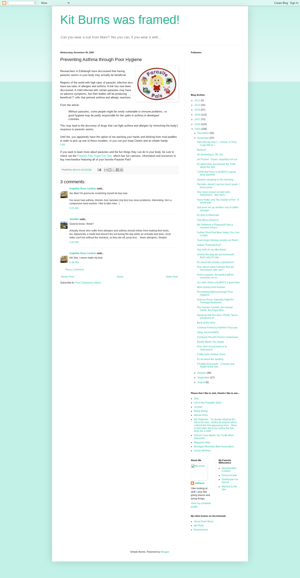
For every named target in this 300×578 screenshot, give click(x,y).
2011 (197, 100)
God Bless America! (208, 220)
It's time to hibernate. (208, 215)
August (201, 382)
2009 (197, 109)
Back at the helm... (207, 322)
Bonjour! (201, 149)
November (203, 138)
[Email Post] (99, 169)
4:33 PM (74, 242)
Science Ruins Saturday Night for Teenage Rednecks (215, 301)
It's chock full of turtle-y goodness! (215, 262)
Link (62, 144)
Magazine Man (202, 442)
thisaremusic (201, 529)
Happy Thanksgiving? (209, 244)
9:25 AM (73, 208)
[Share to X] (114, 170)
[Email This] (106, 170)
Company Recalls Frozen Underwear (217, 337)
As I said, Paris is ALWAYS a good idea (218, 282)
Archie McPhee (202, 450)
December (203, 133)
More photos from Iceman (211, 287)
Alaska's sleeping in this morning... (216, 179)
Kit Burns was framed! (120, 20)
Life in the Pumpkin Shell (207, 402)
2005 (197, 129)
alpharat (199, 483)
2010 (197, 105)
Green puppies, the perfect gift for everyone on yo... (215, 276)
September (203, 377)
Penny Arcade (229, 475)
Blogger (165, 551)
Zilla (196, 398)
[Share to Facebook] (118, 170)
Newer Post (67, 276)
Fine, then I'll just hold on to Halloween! (212, 348)
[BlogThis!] (110, 170)
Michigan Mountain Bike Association (214, 446)
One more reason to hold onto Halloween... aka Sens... (213, 193)
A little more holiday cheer (211, 354)
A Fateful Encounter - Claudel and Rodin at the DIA (215, 365)
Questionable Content (229, 469)
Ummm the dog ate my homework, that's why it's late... (216, 256)
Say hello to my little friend (211, 249)
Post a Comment (74, 269)
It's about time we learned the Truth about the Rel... (216, 165)
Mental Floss (201, 415)
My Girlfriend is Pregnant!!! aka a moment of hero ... (215, 226)
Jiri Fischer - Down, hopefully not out (217, 159)
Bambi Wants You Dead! (210, 341)
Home (120, 276)
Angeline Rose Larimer (82, 188)
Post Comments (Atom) (88, 282)
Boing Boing (201, 411)
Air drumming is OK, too (210, 154)
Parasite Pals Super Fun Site (94, 155)
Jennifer (74, 219)
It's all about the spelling (210, 359)
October (202, 372)
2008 (197, 114)
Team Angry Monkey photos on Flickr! (217, 240)
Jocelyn (198, 407)
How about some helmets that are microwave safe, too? (215, 268)
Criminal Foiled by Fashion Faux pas (217, 327)
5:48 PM (74, 262)
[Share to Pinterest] (121, 170)
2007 (197, 119)
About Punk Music (204, 521)
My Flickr (199, 525)
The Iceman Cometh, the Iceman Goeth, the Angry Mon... (215, 309)
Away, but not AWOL (208, 332)
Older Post (172, 276)
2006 (197, 124)
